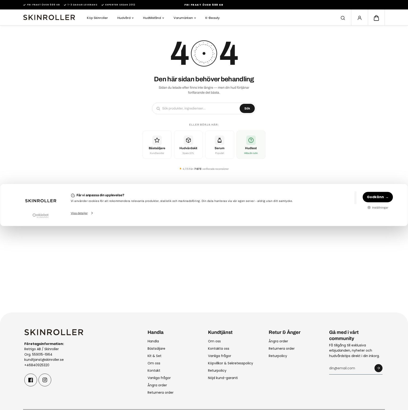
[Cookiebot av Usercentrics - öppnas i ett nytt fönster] (40, 215)
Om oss (154, 363)
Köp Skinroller (97, 18)
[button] (376, 18)
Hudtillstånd (152, 18)
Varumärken (183, 18)
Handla (153, 341)
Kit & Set (155, 355)
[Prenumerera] (378, 368)
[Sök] (343, 18)
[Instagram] (44, 380)
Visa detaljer (79, 213)
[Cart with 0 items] (376, 18)
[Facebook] (30, 380)
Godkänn (375, 197)
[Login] (359, 18)
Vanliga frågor (159, 377)
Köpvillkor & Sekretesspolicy (230, 363)
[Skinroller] (49, 17)
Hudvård (124, 18)
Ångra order (157, 385)
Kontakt (154, 370)
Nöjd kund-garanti (223, 377)
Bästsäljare (156, 348)
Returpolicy (217, 370)
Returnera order (161, 392)
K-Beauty (212, 18)
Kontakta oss (218, 348)
